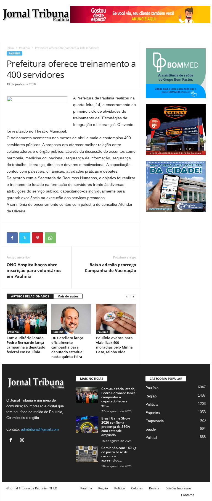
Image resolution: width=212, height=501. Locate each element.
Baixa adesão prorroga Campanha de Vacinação (110, 267)
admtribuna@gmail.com (40, 429)
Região (151, 396)
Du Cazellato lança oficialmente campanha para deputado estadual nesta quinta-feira (67, 347)
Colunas (137, 488)
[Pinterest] (37, 237)
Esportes (152, 413)
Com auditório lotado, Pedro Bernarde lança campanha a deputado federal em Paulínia (26, 344)
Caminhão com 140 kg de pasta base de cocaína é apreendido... (118, 454)
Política (151, 404)
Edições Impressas (178, 488)
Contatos (187, 495)
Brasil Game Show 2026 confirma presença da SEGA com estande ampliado (115, 426)
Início (10, 48)
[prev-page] (126, 296)
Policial (151, 438)
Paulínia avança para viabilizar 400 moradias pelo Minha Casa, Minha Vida (114, 344)
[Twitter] (24, 237)
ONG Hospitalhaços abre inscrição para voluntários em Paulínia (34, 270)
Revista (154, 488)
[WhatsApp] (50, 237)
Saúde (150, 429)
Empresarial (155, 421)
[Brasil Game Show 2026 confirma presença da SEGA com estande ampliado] (87, 424)
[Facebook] (12, 237)
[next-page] (133, 296)
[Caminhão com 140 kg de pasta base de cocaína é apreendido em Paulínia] (87, 454)
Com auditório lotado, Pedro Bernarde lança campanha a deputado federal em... (118, 397)
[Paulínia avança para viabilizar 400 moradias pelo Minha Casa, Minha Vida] (116, 319)
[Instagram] (23, 441)
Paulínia (24, 48)
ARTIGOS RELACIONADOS (30, 296)
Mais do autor (67, 296)
